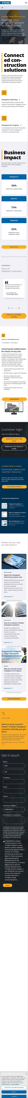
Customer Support (14, 487)
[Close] (26, 1074)
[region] (14, 293)
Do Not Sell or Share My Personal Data (14, 1087)
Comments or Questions (12, 815)
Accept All (13, 1096)
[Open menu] (2, 7)
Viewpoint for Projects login (14, 448)
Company (10, 778)
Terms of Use (5, 1084)
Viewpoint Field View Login (14, 440)
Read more (7, 642)
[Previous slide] (9, 308)
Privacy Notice (16, 837)
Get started (7, 596)
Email (8, 787)
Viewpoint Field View (10, 100)
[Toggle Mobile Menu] (26, 2)
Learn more (14, 399)
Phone (9, 796)
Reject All (14, 1092)
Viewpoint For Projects (10, 125)
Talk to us (14, 247)
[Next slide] (19, 308)
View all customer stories (14, 316)
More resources (14, 699)
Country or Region (13, 806)
